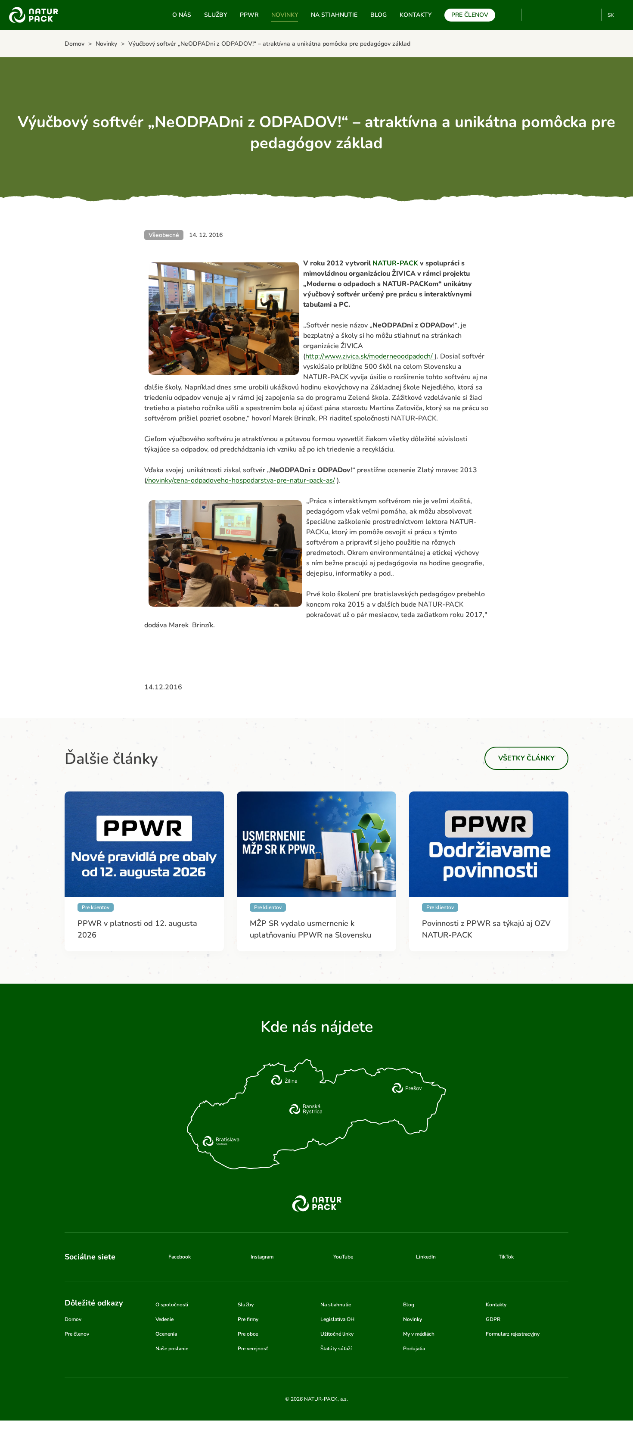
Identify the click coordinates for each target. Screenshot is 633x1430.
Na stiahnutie (334, 15)
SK (611, 15)
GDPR (493, 1319)
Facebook (548, 14)
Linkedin (576, 14)
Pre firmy (248, 1319)
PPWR (249, 15)
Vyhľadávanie (511, 15)
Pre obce (248, 1333)
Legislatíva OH (337, 1319)
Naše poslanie (171, 1348)
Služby (215, 15)
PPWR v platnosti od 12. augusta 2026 (137, 929)
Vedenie (164, 1319)
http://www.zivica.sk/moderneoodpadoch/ (369, 356)
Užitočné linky (337, 1333)
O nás (181, 15)
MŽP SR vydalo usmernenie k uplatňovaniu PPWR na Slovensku (310, 929)
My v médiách (418, 1333)
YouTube (533, 14)
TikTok (591, 14)
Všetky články (526, 758)
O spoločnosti (171, 1304)
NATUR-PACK (395, 263)
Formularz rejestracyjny (513, 1333)
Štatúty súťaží (336, 1348)
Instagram (562, 14)
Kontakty (415, 15)
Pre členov (469, 15)
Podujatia (414, 1348)
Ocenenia (166, 1333)
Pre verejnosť (253, 1348)
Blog (378, 15)
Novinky (284, 15)
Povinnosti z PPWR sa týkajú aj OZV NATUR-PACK (486, 929)
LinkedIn (426, 1256)
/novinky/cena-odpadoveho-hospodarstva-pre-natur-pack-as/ (240, 480)
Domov (73, 1319)
